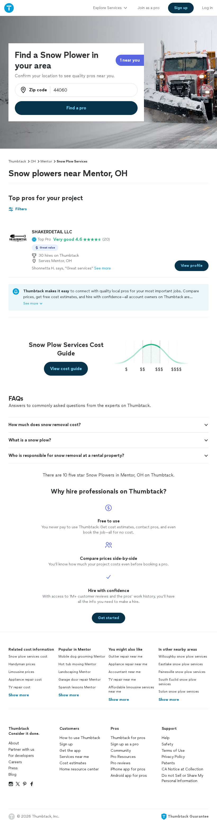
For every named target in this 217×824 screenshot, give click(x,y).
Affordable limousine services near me (131, 689)
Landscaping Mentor (74, 672)
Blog (12, 774)
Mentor (46, 161)
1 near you (130, 60)
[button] (41, 239)
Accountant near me (124, 672)
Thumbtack (17, 161)
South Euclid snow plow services (177, 682)
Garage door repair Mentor (79, 679)
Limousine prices (21, 672)
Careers (15, 762)
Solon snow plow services (179, 691)
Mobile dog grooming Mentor (81, 656)
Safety (167, 744)
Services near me (74, 756)
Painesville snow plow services (182, 672)
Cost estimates (73, 763)
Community (121, 750)
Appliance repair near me (127, 664)
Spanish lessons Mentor (77, 687)
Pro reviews (120, 763)
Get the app (70, 750)
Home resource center (79, 769)
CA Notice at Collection (182, 769)
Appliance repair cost (25, 679)
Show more (18, 695)
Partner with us (21, 749)
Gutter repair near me (125, 656)
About (13, 743)
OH (33, 161)
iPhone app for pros (128, 769)
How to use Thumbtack (80, 738)
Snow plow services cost (27, 656)
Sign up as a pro (125, 744)
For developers (21, 755)
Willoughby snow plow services (183, 656)
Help (166, 738)
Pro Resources (123, 756)
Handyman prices (21, 664)
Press (13, 768)
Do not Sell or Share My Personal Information (182, 778)
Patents (168, 763)
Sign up (66, 744)
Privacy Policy (173, 756)
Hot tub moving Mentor (77, 664)
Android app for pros (129, 775)
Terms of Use (173, 750)
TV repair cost (19, 687)
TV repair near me (122, 679)
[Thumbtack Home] (9, 8)
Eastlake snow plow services (181, 664)
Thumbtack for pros (128, 738)
